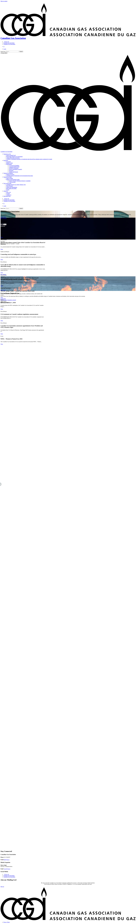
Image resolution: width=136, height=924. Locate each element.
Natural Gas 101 (7, 154)
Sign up (2, 886)
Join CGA (8, 192)
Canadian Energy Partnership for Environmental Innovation (19, 175)
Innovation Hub (6, 196)
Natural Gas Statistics (8, 173)
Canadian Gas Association (9, 876)
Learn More (3, 217)
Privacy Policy (6, 922)
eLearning (8, 161)
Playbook (11, 170)
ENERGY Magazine (13, 168)
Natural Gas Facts (10, 174)
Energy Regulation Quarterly (15, 169)
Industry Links (9, 163)
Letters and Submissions (11, 187)
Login (4, 49)
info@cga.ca (6, 859)
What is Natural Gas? (11, 155)
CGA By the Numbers (14, 165)
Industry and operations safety (13, 179)
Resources (5, 160)
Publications (9, 164)
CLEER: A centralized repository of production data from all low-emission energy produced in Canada (29, 159)
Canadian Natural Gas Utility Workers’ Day (16, 184)
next (5, 224)
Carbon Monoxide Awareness (13, 157)
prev (2, 224)
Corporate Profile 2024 (14, 166)
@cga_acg (6, 874)
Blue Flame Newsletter (11, 188)
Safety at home (9, 178)
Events (7, 189)
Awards (8, 193)
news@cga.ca (7, 868)
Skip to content (4, 1)
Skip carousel (4, 218)
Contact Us (8, 194)
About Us (5, 191)
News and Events (7, 183)
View (2, 237)
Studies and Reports (13, 171)
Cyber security (12, 182)
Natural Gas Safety (7, 177)
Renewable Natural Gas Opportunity (14, 156)
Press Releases (9, 186)
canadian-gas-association (8, 875)
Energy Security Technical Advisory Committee (19, 180)
